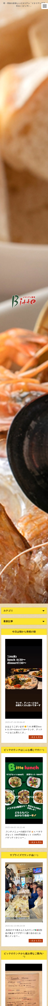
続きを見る (36, 737)
